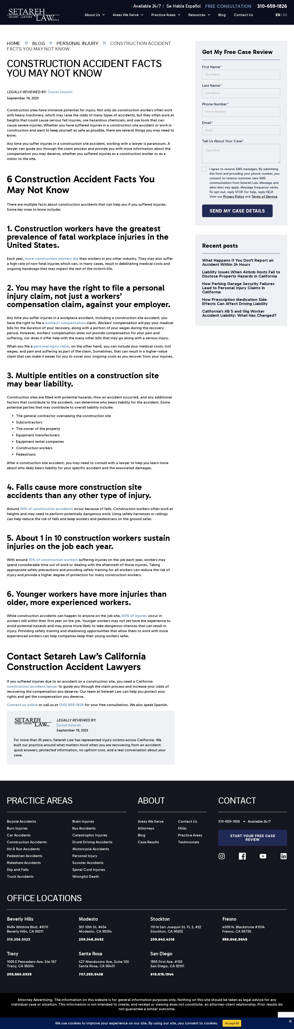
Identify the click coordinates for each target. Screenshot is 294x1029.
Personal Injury (77, 43)
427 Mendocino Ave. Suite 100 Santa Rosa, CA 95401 (104, 963)
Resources (196, 15)
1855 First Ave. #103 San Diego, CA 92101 (167, 963)
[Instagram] (221, 856)
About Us (92, 15)
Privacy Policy (233, 197)
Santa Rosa (90, 953)
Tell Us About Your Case (223, 141)
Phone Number (215, 104)
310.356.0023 (18, 939)
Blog (222, 15)
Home (13, 43)
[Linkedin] (283, 856)
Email (207, 123)
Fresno (229, 919)
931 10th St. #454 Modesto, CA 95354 (95, 929)
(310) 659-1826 (71, 705)
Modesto (88, 919)
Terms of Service (264, 197)
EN (278, 15)
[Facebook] (242, 856)
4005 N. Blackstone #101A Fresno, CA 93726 (243, 929)
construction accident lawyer (32, 686)
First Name (212, 67)
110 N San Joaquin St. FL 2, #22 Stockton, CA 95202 (175, 929)
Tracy (12, 953)
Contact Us (243, 15)
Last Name (212, 85)
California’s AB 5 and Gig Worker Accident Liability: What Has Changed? (239, 313)
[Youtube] (263, 856)
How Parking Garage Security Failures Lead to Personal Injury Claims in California (238, 287)
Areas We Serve (126, 15)
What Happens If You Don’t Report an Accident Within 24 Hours (238, 262)
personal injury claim (51, 346)
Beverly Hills (20, 919)
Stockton (160, 919)
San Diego (161, 953)
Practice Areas (163, 15)
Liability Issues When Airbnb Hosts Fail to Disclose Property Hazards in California (241, 274)
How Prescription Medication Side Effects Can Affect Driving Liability (235, 301)
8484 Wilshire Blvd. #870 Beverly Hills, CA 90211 (27, 929)
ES (285, 15)
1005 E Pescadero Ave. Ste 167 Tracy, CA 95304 (32, 963)
